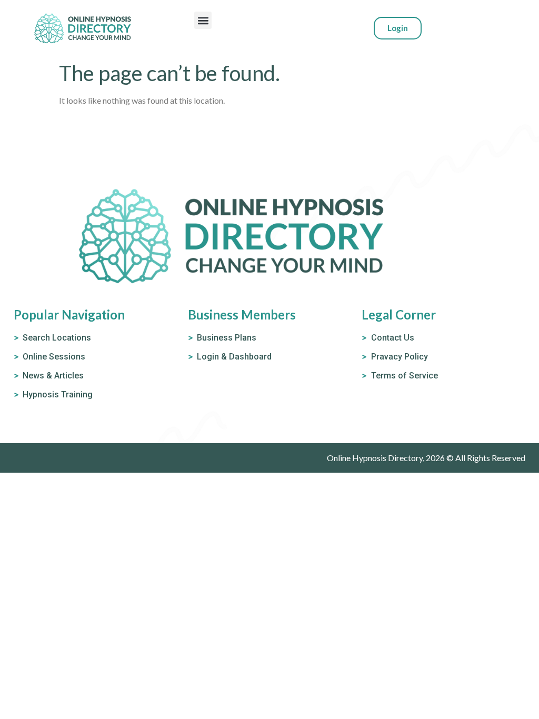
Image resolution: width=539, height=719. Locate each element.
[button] (203, 20)
